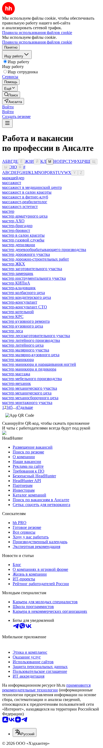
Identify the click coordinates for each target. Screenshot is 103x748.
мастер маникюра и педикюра (29, 369)
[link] (11, 94)
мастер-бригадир (17, 225)
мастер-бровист (16, 230)
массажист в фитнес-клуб (25, 197)
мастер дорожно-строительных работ (35, 259)
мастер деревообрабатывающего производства (44, 249)
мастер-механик (16, 383)
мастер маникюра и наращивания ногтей (39, 364)
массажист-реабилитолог (24, 201)
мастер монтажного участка (27, 402)
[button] (8, 107)
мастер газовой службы (23, 240)
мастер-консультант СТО (24, 307)
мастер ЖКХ (13, 264)
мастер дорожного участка (26, 254)
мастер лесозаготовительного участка (36, 335)
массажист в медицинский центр (32, 187)
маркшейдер (13, 178)
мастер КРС (13, 316)
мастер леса (12, 331)
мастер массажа (16, 374)
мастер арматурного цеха (25, 216)
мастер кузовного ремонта (26, 321)
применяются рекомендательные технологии (46, 687)
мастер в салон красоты (23, 235)
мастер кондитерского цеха (26, 297)
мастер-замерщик (17, 273)
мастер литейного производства (31, 340)
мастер (8, 211)
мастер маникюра (18, 359)
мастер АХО (13, 221)
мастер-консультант (19, 302)
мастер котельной (18, 311)
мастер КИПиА (16, 283)
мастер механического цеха (27, 393)
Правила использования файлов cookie (37, 42)
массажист (11, 182)
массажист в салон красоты (27, 192)
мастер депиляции (18, 245)
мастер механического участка (29, 388)
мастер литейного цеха (23, 345)
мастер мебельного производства (32, 378)
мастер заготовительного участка (32, 268)
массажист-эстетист (20, 206)
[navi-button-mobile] (7, 123)
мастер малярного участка (25, 350)
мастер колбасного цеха (23, 292)
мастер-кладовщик (19, 288)
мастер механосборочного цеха (30, 398)
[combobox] (24, 732)
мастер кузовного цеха (22, 326)
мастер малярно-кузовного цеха (30, 354)
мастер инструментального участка (34, 278)
